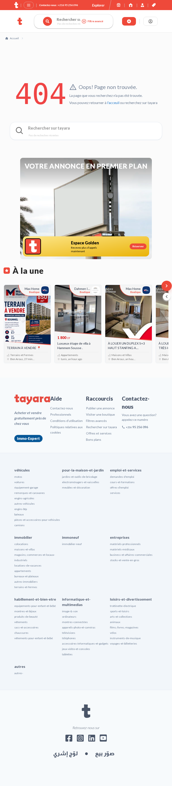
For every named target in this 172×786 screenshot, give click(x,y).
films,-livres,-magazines (124, 627)
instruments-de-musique (125, 638)
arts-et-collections (121, 616)
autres (19, 666)
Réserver (138, 246)
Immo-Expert (28, 438)
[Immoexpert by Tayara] (130, 5)
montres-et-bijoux (25, 611)
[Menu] (29, 5)
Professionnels (60, 414)
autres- (18, 673)
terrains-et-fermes (25, 587)
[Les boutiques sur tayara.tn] (118, 5)
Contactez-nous (61, 408)
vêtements (21, 622)
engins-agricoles (24, 498)
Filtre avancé (95, 21)
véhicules (22, 470)
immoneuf (70, 537)
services (115, 493)
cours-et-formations (122, 482)
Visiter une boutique (100, 414)
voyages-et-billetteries (123, 643)
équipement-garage (26, 487)
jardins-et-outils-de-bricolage (79, 476)
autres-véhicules (24, 503)
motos (18, 476)
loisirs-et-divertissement (131, 599)
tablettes (67, 654)
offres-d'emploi (119, 487)
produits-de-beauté (26, 616)
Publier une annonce (100, 408)
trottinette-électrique (123, 606)
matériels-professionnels (125, 544)
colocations (21, 544)
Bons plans (93, 439)
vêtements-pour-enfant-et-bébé (33, 638)
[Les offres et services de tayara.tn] (154, 5)
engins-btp (20, 509)
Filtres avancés (96, 421)
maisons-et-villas (24, 549)
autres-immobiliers (26, 581)
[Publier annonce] (129, 21)
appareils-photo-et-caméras (78, 627)
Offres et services (99, 433)
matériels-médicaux (122, 549)
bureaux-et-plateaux (26, 576)
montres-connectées (75, 622)
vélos (113, 632)
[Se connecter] (150, 21)
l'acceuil (113, 102)
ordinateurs (69, 616)
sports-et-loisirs (119, 611)
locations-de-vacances (27, 565)
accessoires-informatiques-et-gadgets (85, 643)
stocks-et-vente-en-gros (124, 560)
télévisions (68, 632)
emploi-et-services (126, 470)
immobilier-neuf (72, 544)
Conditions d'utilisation (66, 421)
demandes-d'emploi (122, 476)
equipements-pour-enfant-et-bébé (35, 606)
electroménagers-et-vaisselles (80, 482)
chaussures (21, 632)
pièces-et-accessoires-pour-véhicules (37, 519)
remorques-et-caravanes (29, 493)
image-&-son (70, 611)
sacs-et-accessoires (26, 627)
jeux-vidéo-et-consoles (76, 649)
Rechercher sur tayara (101, 427)
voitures (19, 482)
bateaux (19, 514)
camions (19, 525)
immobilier (23, 537)
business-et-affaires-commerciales (131, 554)
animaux (115, 622)
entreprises (119, 537)
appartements (22, 571)
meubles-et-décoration (76, 487)
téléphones (69, 638)
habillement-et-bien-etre (35, 599)
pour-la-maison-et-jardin (83, 470)
